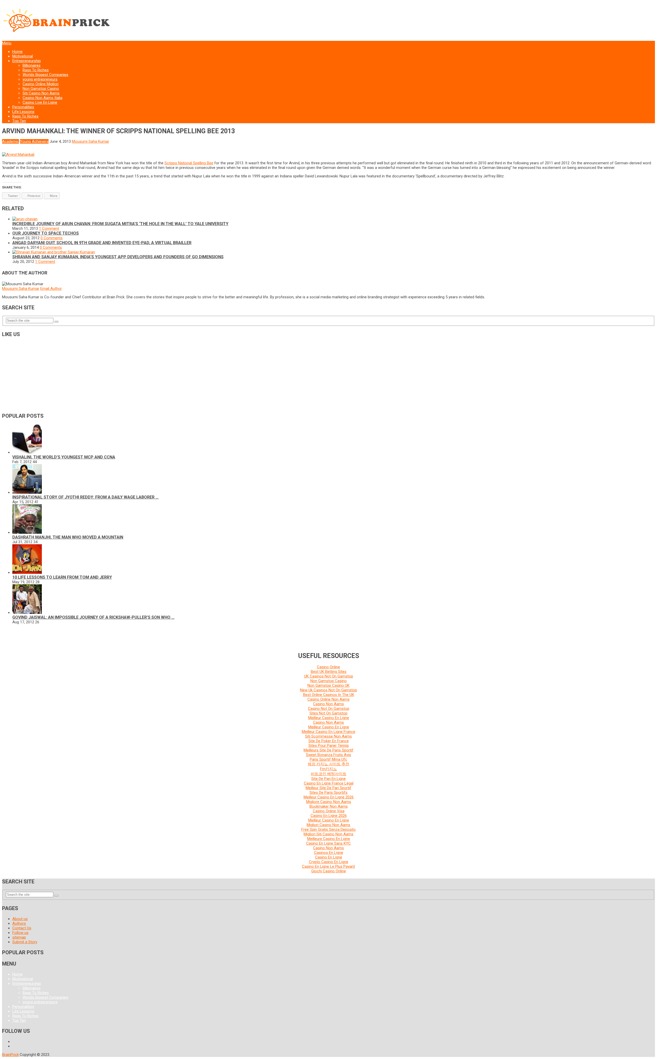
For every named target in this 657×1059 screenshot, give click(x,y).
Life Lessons (23, 111)
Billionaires (32, 65)
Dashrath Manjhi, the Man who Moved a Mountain (67, 537)
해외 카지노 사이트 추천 (328, 764)
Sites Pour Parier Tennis (328, 745)
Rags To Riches (36, 70)
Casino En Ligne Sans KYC (328, 843)
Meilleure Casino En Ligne (328, 838)
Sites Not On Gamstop (328, 713)
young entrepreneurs (40, 79)
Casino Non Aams (328, 704)
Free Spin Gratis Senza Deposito (328, 829)
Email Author (51, 288)
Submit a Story (24, 942)
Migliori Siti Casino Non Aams (328, 834)
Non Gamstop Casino (41, 88)
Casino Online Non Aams (328, 699)
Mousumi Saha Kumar (90, 141)
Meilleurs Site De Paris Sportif (328, 750)
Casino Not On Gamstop (328, 708)
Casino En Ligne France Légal (328, 783)
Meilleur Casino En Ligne (328, 717)
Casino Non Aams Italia (42, 98)
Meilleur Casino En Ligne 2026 (329, 797)
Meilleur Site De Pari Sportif (328, 788)
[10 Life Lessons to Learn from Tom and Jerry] (27, 572)
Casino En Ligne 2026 (329, 815)
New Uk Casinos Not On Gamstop (328, 690)
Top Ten (19, 121)
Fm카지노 (328, 769)
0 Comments (52, 238)
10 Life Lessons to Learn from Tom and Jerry (62, 577)
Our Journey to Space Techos (45, 233)
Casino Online (328, 667)
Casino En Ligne (328, 857)
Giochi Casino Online (328, 871)
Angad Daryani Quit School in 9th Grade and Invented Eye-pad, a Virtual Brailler (101, 242)
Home (17, 51)
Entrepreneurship (26, 61)
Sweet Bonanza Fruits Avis (328, 754)
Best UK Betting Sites (328, 671)
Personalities (23, 107)
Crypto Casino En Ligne (328, 862)
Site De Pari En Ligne (328, 778)
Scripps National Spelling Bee (189, 163)
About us (20, 919)
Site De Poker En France (328, 741)
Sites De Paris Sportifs (328, 792)
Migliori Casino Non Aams (328, 825)
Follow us (20, 932)
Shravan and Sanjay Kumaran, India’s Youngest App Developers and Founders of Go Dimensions (118, 256)
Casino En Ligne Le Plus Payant (328, 866)
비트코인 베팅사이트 (328, 773)
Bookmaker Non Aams (329, 806)
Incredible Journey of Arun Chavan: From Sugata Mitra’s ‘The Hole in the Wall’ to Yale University (120, 223)
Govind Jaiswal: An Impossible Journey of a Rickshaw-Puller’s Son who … (93, 617)
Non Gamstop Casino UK (328, 685)
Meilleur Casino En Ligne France (328, 731)
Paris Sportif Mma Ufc (328, 759)
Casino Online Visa (328, 811)
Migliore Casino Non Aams (328, 801)
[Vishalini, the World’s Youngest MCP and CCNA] (27, 452)
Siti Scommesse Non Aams (328, 736)
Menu (6, 43)
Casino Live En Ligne (40, 102)
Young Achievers (34, 141)
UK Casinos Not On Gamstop (328, 676)
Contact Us (21, 928)
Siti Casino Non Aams (41, 93)
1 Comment (49, 228)
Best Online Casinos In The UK (328, 694)
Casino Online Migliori (41, 84)
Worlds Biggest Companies (45, 74)
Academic (10, 141)
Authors (19, 923)
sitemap (19, 937)
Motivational (22, 56)
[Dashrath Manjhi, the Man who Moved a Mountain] (27, 532)
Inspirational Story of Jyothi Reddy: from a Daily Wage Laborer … (85, 497)
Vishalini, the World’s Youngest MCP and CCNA (63, 457)
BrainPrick (10, 1054)
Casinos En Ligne (328, 852)
